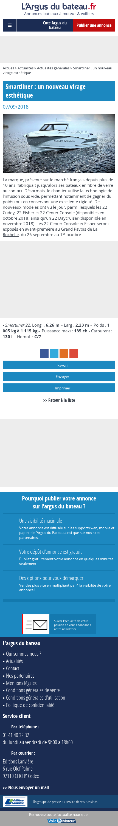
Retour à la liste (61, 400)
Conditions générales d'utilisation (35, 697)
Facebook (44, 353)
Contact (12, 668)
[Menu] (9, 25)
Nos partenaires (20, 675)
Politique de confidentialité (30, 704)
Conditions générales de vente (33, 690)
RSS (64, 353)
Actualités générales (53, 68)
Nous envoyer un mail (28, 787)
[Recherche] (23, 25)
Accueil (8, 68)
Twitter (54, 353)
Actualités (25, 68)
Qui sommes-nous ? (23, 653)
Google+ (73, 353)
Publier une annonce (94, 25)
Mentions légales (21, 682)
